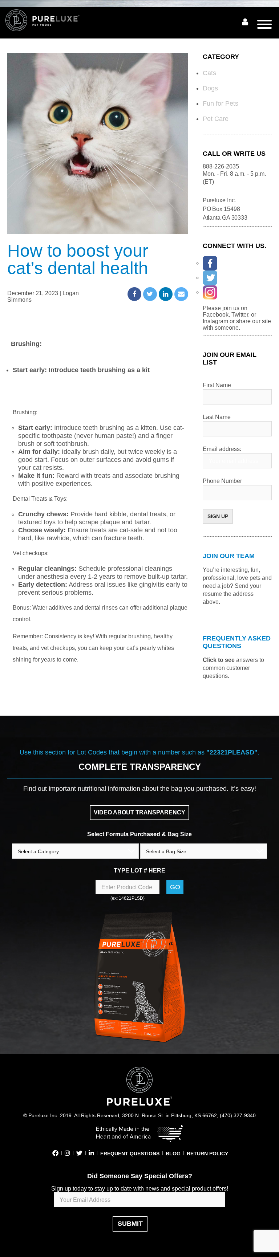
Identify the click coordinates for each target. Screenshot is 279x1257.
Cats (209, 73)
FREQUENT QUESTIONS (129, 1153)
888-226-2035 (221, 166)
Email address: (222, 449)
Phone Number (222, 481)
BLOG (173, 1153)
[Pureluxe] (50, 20)
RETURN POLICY (207, 1153)
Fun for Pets (220, 103)
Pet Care (216, 118)
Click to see (219, 660)
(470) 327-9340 (238, 1115)
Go (175, 887)
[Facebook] (210, 263)
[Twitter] (210, 277)
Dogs (210, 88)
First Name (217, 385)
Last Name (217, 417)
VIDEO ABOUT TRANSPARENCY (139, 812)
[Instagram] (210, 292)
